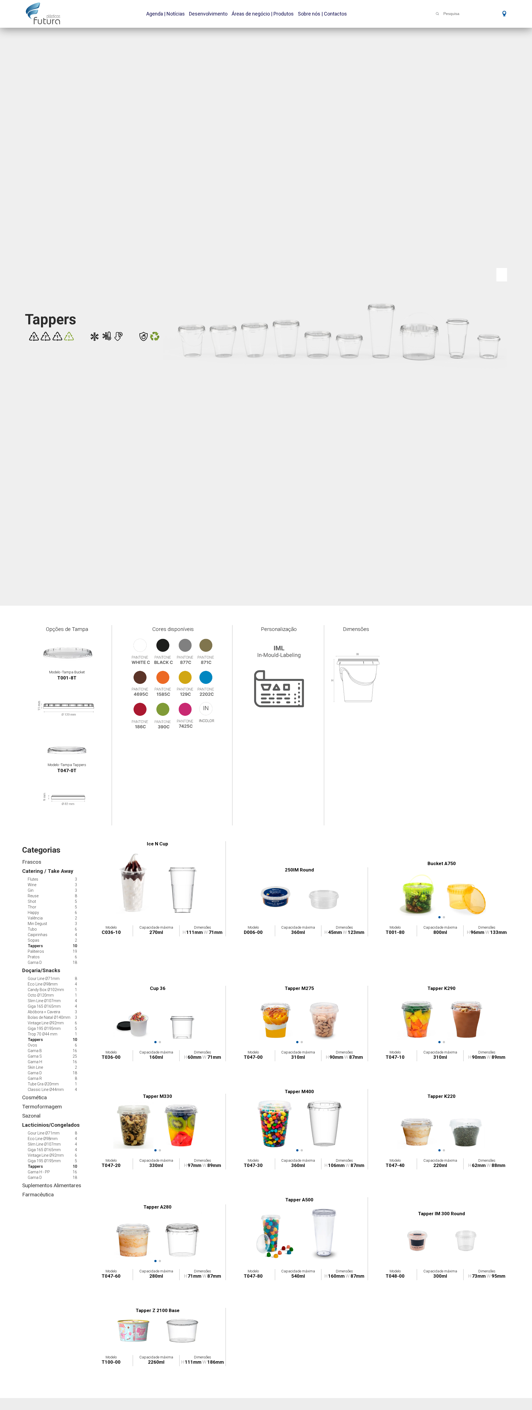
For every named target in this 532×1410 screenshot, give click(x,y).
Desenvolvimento (208, 14)
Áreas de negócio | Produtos (263, 14)
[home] (43, 13)
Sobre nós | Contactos (322, 14)
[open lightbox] (134, 882)
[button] (502, 13)
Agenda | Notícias (165, 14)
